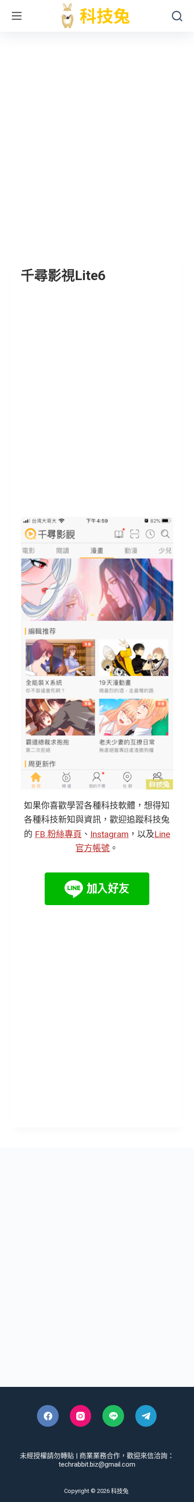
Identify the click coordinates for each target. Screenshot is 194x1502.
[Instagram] (81, 1416)
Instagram (109, 834)
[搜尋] (177, 16)
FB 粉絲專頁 (58, 834)
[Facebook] (48, 1416)
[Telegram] (146, 1416)
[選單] (17, 16)
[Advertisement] (97, 133)
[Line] (113, 1416)
